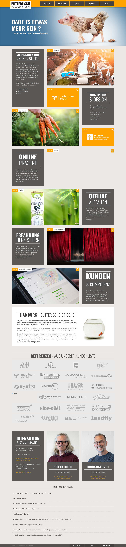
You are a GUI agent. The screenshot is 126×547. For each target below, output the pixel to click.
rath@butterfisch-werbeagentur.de (98, 477)
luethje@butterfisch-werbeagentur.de (63, 477)
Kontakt (92, 4)
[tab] (63, 493)
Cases (77, 4)
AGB (92, 546)
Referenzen (62, 4)
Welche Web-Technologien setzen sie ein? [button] (28, 525)
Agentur (47, 4)
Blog (106, 4)
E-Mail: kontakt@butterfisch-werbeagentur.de (27, 459)
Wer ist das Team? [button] (19, 498)
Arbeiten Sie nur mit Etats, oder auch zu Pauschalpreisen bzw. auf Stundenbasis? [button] (42, 519)
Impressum (106, 546)
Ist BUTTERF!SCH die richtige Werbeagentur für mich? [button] (32, 493)
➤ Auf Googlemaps (23, 472)
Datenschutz (77, 546)
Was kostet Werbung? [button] (21, 514)
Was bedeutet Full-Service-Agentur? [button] (26, 509)
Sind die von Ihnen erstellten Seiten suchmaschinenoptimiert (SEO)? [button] (38, 535)
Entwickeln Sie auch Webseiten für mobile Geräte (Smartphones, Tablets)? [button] (40, 530)
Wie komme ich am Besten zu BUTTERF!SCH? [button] (29, 504)
